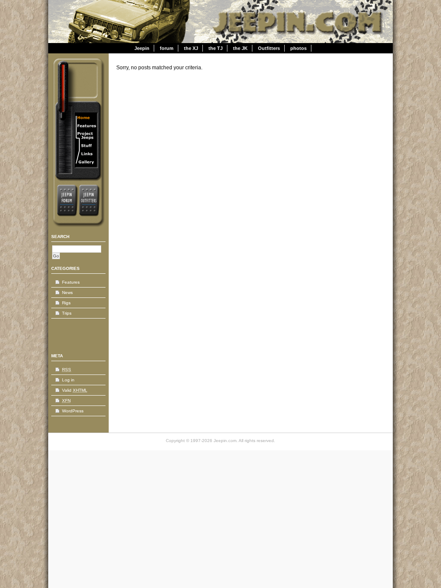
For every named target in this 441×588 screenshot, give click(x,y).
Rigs (66, 302)
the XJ (191, 48)
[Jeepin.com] (300, 41)
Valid (74, 390)
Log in (68, 380)
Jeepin (141, 48)
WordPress (73, 411)
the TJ (215, 48)
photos (298, 48)
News (67, 292)
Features (71, 282)
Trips (66, 313)
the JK (240, 48)
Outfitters (269, 48)
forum (167, 48)
